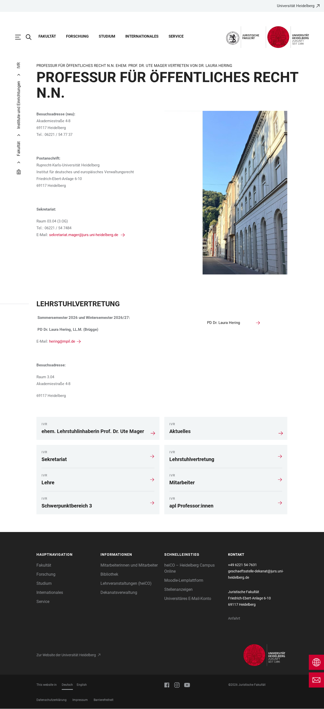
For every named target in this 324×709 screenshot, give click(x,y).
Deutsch (67, 685)
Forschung (77, 36)
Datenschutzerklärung (51, 700)
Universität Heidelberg (295, 6)
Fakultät (47, 36)
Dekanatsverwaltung (118, 592)
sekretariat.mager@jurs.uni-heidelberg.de (84, 235)
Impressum (80, 700)
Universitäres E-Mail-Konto (187, 598)
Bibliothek (109, 574)
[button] (65, 554)
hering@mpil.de (62, 341)
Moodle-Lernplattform (183, 580)
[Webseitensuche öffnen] (31, 37)
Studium (107, 36)
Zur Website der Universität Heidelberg (66, 655)
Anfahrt (234, 618)
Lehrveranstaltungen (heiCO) (126, 583)
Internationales (141, 36)
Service (176, 36)
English (82, 685)
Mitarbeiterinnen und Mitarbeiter (129, 565)
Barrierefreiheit (103, 700)
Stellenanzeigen (178, 589)
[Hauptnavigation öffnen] (20, 37)
